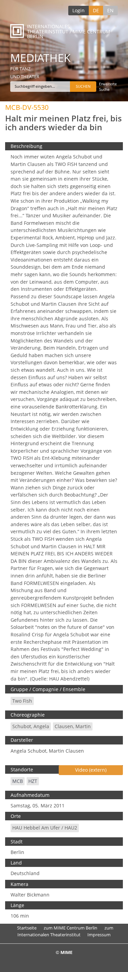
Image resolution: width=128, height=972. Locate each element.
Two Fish (22, 701)
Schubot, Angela (30, 726)
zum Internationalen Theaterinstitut (65, 931)
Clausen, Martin (73, 726)
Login (78, 10)
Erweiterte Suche (108, 86)
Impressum (99, 935)
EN (110, 10)
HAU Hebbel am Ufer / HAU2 (44, 827)
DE (96, 10)
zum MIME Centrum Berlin (70, 928)
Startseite (27, 928)
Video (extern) (90, 770)
